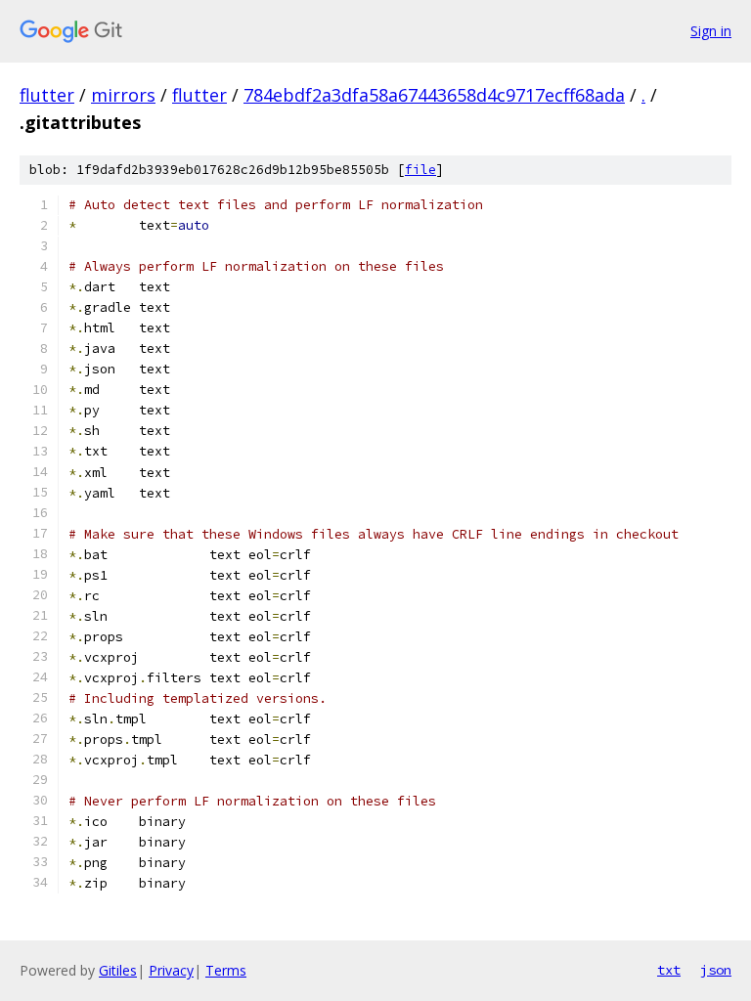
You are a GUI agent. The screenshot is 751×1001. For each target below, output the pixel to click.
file (420, 169)
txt (669, 970)
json (715, 970)
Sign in (710, 31)
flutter (47, 95)
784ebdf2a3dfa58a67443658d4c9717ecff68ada (434, 95)
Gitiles (118, 970)
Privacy (171, 970)
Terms (225, 970)
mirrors (123, 95)
